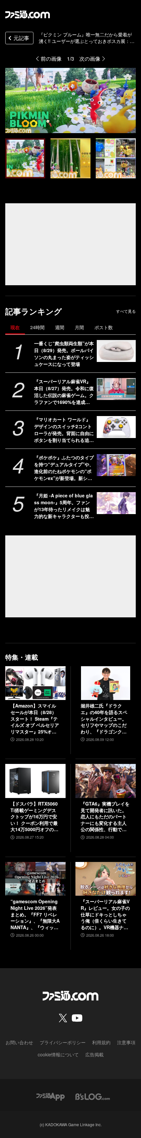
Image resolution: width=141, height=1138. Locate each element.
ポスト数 (103, 327)
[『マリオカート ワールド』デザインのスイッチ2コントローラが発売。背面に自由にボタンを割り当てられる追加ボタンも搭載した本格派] (116, 427)
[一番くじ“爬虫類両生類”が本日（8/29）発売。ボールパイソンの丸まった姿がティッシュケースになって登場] (116, 351)
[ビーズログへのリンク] (92, 1096)
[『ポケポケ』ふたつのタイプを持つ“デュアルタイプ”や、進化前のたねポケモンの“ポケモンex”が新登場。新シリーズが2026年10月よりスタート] (116, 465)
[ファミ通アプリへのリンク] (50, 1096)
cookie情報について (58, 1054)
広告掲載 (94, 1054)
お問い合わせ (19, 1042)
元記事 (21, 38)
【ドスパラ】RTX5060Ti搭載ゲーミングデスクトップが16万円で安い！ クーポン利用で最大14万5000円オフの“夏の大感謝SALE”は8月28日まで (34, 817)
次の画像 (89, 58)
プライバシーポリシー (63, 1042)
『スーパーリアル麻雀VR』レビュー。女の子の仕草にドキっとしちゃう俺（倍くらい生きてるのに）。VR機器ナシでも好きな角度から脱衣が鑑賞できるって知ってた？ (105, 914)
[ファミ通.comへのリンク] (27, 14)
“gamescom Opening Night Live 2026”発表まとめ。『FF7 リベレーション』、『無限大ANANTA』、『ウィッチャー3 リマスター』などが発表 (35, 914)
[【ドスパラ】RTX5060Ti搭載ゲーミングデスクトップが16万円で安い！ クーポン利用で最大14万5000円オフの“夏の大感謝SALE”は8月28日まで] (35, 781)
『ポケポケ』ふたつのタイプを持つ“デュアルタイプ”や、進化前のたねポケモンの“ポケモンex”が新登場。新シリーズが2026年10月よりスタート (64, 468)
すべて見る (126, 311)
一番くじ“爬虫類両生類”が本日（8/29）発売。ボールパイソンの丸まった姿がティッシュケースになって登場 (64, 353)
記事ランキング (33, 311)
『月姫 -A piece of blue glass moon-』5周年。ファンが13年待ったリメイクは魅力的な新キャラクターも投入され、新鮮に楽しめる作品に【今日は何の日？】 (64, 506)
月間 (79, 327)
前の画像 (51, 58)
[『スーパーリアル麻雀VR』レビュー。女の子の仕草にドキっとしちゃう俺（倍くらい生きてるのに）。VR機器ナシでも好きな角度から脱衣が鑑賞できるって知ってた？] (105, 879)
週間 (59, 327)
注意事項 (126, 1042)
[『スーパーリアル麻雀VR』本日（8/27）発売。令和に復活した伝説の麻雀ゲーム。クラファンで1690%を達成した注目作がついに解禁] (116, 389)
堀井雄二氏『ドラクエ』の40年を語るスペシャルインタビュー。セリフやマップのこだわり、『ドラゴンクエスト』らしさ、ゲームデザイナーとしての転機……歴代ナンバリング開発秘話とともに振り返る (104, 719)
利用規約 (101, 1042)
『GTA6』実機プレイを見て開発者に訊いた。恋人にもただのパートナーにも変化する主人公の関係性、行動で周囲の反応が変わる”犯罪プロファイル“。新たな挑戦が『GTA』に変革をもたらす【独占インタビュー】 (105, 817)
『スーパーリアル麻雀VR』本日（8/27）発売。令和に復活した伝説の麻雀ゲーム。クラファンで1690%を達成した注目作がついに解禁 (64, 392)
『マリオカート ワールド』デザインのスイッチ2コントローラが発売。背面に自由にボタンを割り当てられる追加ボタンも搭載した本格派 (64, 430)
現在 (15, 327)
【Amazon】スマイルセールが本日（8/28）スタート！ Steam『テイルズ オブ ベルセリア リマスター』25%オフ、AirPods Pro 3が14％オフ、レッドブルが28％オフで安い (34, 719)
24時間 (37, 327)
